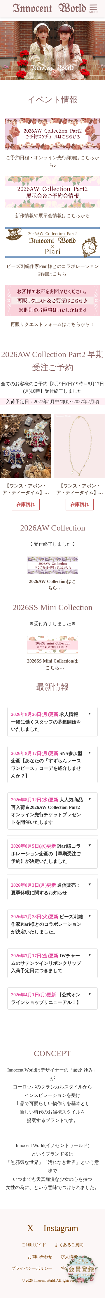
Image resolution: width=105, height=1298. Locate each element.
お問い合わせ (40, 1257)
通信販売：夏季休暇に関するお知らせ (45, 889)
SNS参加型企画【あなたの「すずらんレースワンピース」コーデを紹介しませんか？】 (46, 764)
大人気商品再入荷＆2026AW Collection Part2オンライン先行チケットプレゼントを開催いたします (47, 811)
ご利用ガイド (34, 1245)
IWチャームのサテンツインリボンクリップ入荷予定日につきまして (46, 963)
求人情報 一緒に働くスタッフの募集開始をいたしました (47, 722)
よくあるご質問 (69, 1245)
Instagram (60, 1228)
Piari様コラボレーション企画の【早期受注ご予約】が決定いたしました (46, 853)
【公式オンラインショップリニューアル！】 (46, 998)
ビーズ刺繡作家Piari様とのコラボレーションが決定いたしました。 (47, 924)
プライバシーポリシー (31, 1268)
